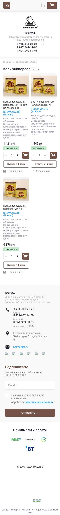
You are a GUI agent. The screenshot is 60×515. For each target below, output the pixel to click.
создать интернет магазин (16, 509)
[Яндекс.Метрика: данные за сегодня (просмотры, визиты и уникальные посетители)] (37, 500)
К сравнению (15, 171)
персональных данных (39, 402)
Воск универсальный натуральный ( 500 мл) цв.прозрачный (15, 104)
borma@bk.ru (20, 346)
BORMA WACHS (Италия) (11, 113)
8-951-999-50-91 (26, 51)
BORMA (30, 33)
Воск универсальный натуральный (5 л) (14, 207)
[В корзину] (25, 155)
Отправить (28, 412)
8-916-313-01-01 (26, 44)
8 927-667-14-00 (27, 47)
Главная (7, 62)
